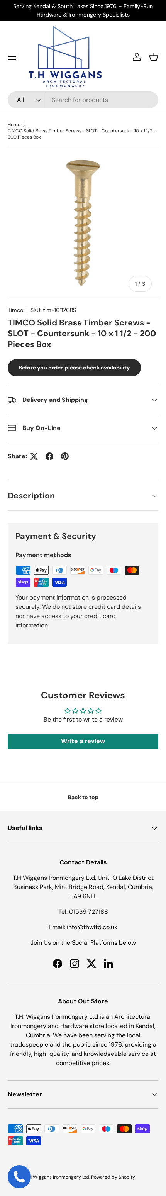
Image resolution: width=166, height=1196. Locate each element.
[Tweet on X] (34, 456)
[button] (153, 56)
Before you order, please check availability (74, 367)
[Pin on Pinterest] (65, 456)
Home (14, 125)
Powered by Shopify (113, 1177)
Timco (15, 310)
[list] (83, 223)
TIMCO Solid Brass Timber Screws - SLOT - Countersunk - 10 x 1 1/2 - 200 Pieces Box (82, 134)
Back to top (83, 797)
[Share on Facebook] (49, 456)
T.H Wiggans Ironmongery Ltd (57, 1177)
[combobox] (83, 99)
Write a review (83, 741)
